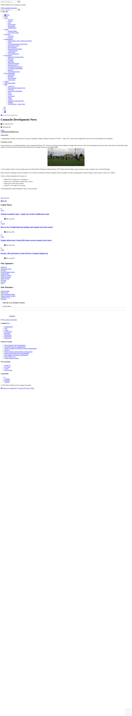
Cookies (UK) (22, 388)
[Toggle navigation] (6, 12)
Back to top (6, 388)
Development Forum (14, 71)
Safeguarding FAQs (13, 45)
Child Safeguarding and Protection (17, 44)
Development (12, 24)
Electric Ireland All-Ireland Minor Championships (18, 351)
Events (10, 94)
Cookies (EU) (13, 388)
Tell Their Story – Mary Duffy (16, 104)
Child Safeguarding (9, 83)
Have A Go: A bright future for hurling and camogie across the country (27, 227)
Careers (10, 99)
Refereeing (11, 62)
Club (9, 23)
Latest (2, 130)
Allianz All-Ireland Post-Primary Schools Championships (20, 348)
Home (6, 16)
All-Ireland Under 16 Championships (14, 347)
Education (7, 333)
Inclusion (10, 70)
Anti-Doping (11, 80)
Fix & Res (7, 34)
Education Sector (13, 65)
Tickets (6, 29)
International (11, 26)
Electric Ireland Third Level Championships (16, 353)
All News (10, 19)
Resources (11, 58)
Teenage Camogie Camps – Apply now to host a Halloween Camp (25, 214)
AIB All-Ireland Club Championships (15, 345)
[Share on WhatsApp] (4, 201)
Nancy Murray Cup (9, 356)
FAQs (9, 93)
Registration (11, 75)
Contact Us (11, 86)
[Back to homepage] (9, 8)
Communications (13, 50)
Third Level (7, 338)
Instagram (7, 380)
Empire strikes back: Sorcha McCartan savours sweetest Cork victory (26, 240)
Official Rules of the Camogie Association (20, 41)
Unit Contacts (8, 370)
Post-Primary (8, 336)
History (10, 97)
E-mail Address (7, 306)
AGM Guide (11, 52)
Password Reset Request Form (16, 88)
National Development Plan (16, 57)
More (5, 84)
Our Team (11, 89)
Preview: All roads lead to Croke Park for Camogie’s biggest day (24, 253)
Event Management (13, 54)
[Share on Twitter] (2, 201)
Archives (10, 37)
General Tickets (12, 31)
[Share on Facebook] (3, 201)
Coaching (10, 60)
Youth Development (13, 63)
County (10, 21)
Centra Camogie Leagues (11, 358)
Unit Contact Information (15, 91)
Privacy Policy (30, 388)
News (6, 18)
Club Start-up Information (15, 68)
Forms (9, 42)
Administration (12, 28)
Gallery (6, 81)
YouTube (7, 382)
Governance (11, 96)
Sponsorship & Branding (15, 49)
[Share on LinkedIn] (6, 201)
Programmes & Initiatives (15, 67)
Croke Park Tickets (13, 32)
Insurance (10, 76)
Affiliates (10, 102)
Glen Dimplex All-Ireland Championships (16, 355)
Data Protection (12, 47)
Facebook (7, 379)
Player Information (9, 73)
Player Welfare (12, 78)
